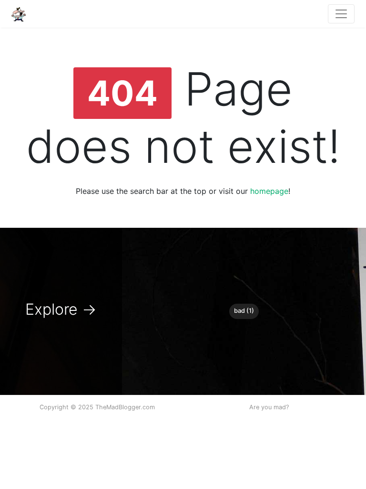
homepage (269, 191)
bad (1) (244, 310)
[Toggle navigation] (341, 13)
